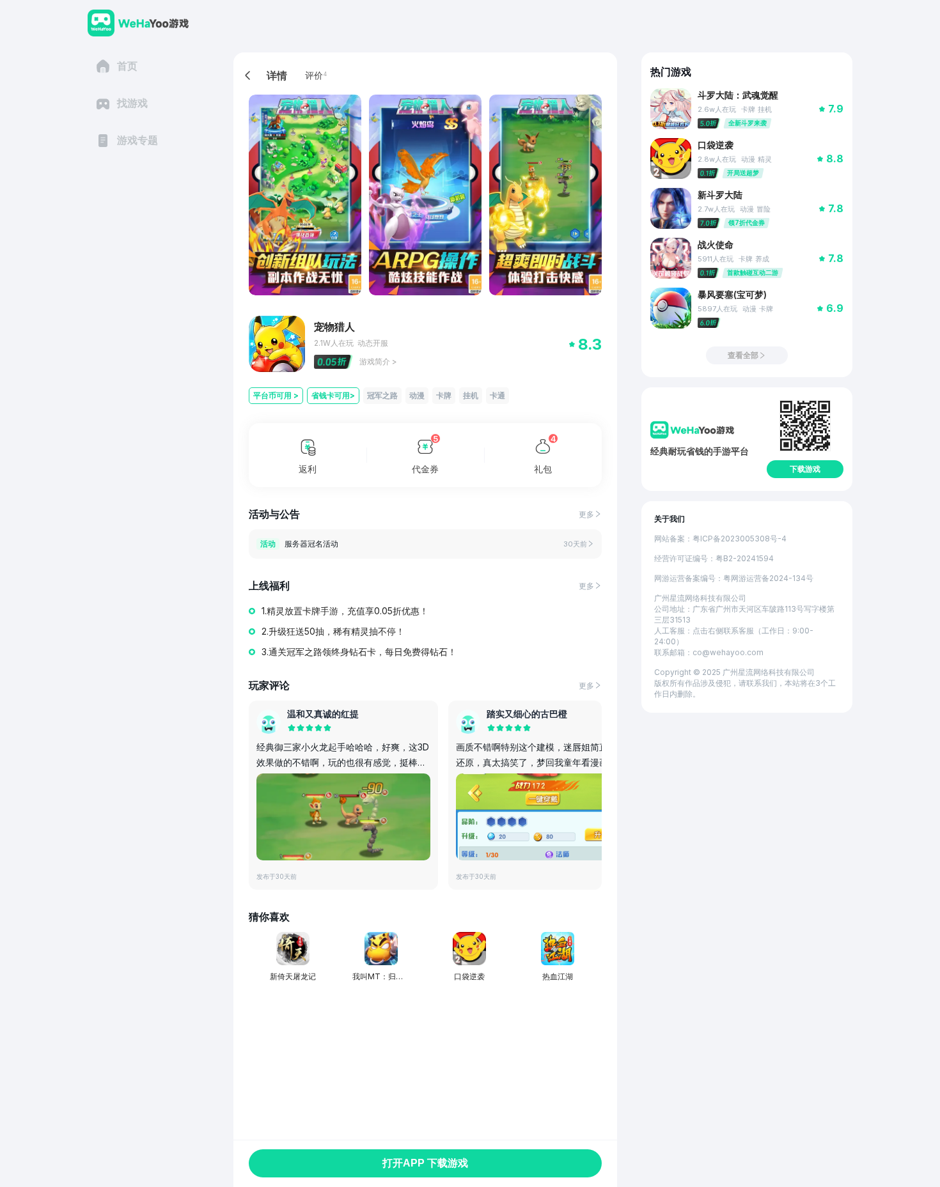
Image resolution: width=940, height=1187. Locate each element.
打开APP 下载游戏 (425, 1163)
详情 (277, 75)
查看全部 (743, 355)
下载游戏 (805, 469)
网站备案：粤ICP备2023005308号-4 (720, 538)
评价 (314, 75)
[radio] (291, 729)
